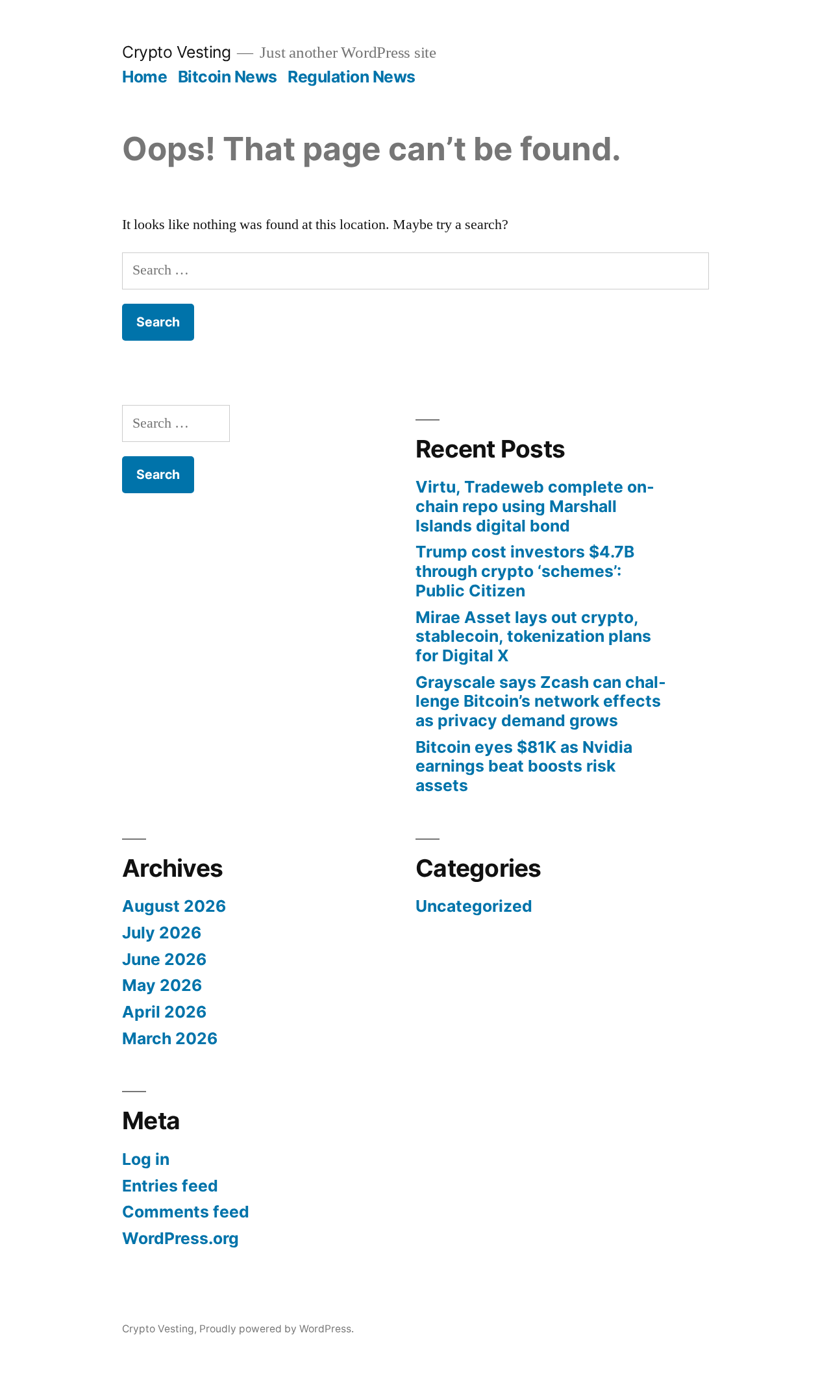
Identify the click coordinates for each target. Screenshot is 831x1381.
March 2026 (169, 1038)
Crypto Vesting (176, 52)
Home (144, 76)
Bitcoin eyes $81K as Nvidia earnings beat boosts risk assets (524, 766)
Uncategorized (474, 906)
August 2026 (174, 906)
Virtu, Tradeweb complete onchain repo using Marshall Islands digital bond (535, 506)
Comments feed (185, 1211)
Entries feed (170, 1185)
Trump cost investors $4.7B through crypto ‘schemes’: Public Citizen (525, 571)
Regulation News (352, 76)
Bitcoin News (227, 76)
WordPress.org (180, 1238)
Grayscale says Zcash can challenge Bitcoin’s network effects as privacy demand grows (541, 701)
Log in (145, 1159)
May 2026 (162, 985)
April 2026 (164, 1011)
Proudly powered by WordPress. (276, 1329)
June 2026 (164, 959)
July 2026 (161, 932)
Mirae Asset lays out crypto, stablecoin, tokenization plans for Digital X (533, 636)
